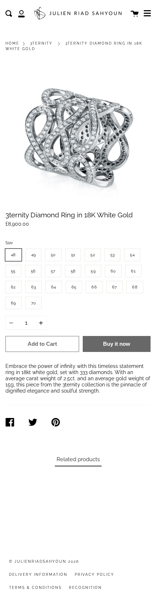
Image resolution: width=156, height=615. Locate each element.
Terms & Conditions (35, 588)
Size (9, 242)
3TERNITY (41, 43)
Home (12, 43)
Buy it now (116, 344)
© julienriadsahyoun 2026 (44, 561)
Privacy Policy (94, 575)
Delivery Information (38, 575)
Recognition (85, 588)
